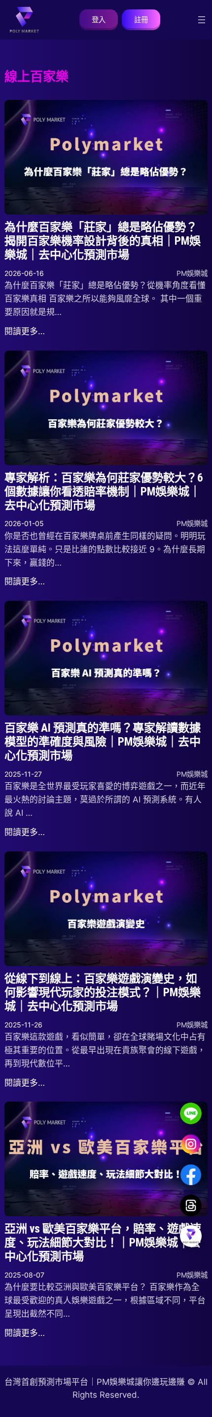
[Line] (191, 1113)
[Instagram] (191, 1144)
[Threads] (191, 1205)
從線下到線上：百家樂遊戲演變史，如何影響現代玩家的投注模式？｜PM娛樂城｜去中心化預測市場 (102, 992)
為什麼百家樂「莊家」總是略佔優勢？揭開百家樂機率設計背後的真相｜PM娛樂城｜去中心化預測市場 (102, 241)
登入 (99, 19)
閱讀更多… (24, 331)
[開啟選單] (202, 20)
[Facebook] (191, 1175)
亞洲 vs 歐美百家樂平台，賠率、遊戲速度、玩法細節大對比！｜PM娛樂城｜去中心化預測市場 (102, 1242)
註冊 (141, 19)
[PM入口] (191, 1236)
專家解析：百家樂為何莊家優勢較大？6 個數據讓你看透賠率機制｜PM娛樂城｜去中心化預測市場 (103, 491)
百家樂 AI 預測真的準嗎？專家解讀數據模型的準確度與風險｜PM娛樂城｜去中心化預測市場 (102, 741)
